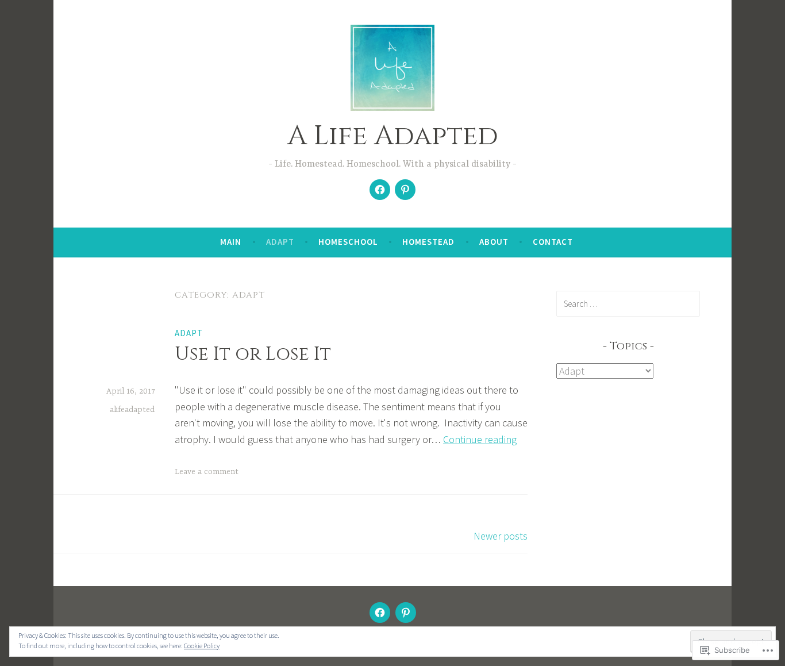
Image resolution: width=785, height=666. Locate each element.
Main (230, 241)
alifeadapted (132, 409)
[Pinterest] (405, 189)
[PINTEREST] (405, 612)
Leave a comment (206, 471)
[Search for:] (628, 303)
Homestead (428, 241)
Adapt (280, 241)
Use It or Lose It (253, 354)
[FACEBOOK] (380, 612)
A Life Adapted (392, 136)
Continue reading (480, 439)
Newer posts (501, 535)
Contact (553, 241)
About (494, 241)
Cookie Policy (202, 645)
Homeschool (348, 241)
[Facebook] (380, 189)
